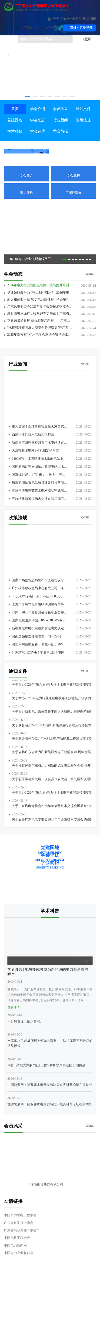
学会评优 (37, 131)
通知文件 (83, 109)
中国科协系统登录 (80, 28)
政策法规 (83, 120)
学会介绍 (37, 109)
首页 (15, 109)
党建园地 (14, 120)
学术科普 (14, 131)
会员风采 (60, 109)
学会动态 (37, 120)
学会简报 (60, 131)
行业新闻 (60, 120)
